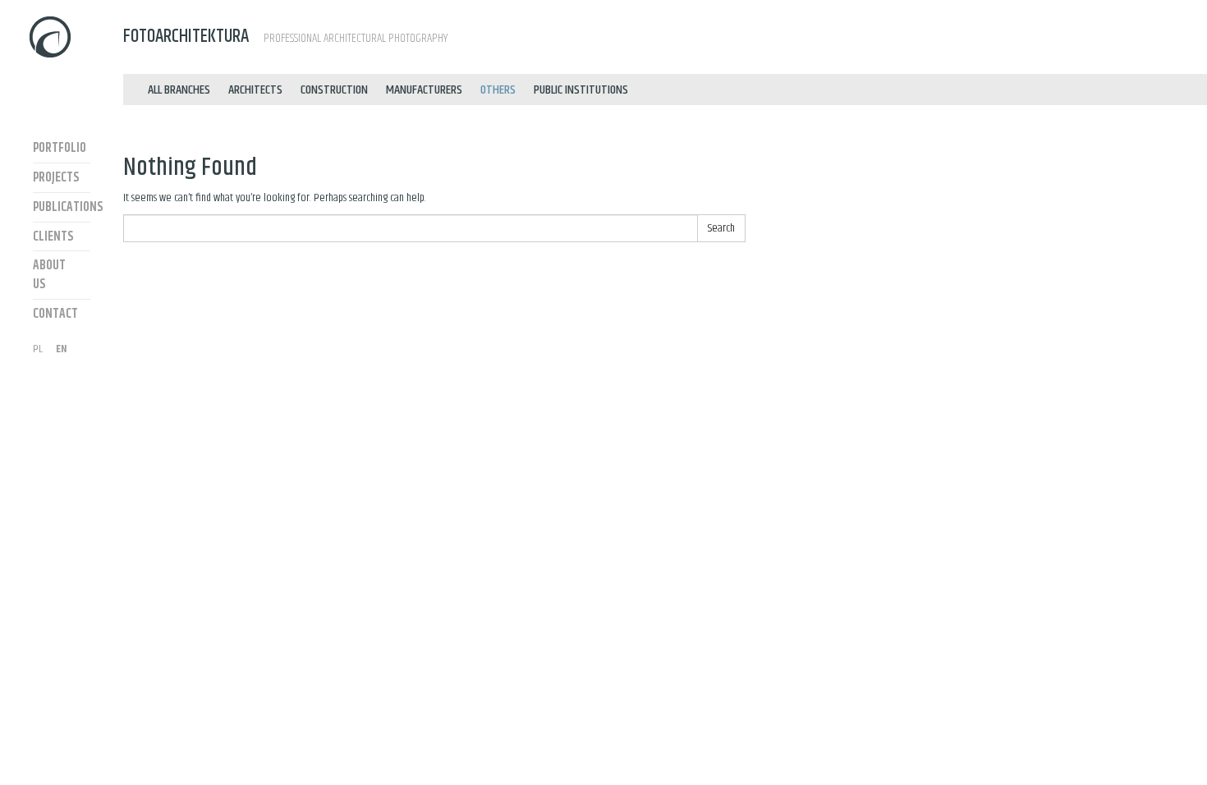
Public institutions (581, 90)
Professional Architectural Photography (285, 36)
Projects (56, 178)
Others (498, 90)
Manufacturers (424, 90)
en (61, 349)
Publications (61, 207)
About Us (49, 275)
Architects (255, 90)
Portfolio (59, 148)
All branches (179, 90)
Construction (334, 90)
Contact (55, 314)
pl (38, 349)
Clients (53, 237)
